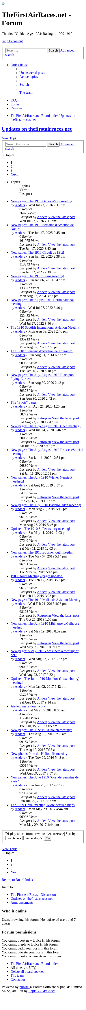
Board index (49, 963)
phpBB (24, 987)
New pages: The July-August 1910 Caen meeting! (45, 426)
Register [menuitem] (16, 108)
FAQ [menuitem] (14, 100)
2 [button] (11, 166)
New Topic (9, 138)
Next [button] (14, 174)
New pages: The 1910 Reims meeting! (37, 276)
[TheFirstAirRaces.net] (3, 4)
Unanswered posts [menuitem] (32, 73)
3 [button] (11, 170)
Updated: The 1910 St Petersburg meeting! (40, 529)
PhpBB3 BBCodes (41, 991)
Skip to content (12, 41)
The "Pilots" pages (24, 402)
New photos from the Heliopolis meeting (39, 753)
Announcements (22, 902)
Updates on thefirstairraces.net (37, 129)
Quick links (19, 65)
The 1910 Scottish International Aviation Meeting (45, 327)
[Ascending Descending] (33, 838)
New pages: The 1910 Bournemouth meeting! (43, 552)
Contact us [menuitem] (18, 979)
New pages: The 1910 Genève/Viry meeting (41, 201)
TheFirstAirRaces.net (25, 963)
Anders (20, 205)
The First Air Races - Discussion (33, 894)
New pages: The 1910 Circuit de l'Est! (37, 252)
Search (53, 50)
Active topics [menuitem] (28, 76)
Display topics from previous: (26, 833)
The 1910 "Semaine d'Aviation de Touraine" (42, 351)
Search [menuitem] (24, 84)
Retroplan (44, 418)
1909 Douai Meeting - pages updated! (37, 576)
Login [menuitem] (15, 104)
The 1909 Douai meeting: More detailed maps (43, 805)
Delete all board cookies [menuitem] (27, 971)
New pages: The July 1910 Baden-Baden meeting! (46, 505)
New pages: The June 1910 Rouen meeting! (41, 730)
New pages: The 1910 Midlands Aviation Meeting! (46, 600)
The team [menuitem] (25, 92)
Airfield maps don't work (28, 706)
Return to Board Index (17, 880)
